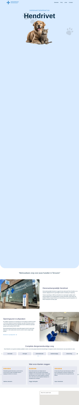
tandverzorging (54, 353)
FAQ (61, 2)
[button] (2, 354)
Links (65, 2)
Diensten (56, 2)
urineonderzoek (39, 353)
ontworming (69, 353)
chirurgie (25, 353)
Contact (71, 2)
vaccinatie (9, 353)
